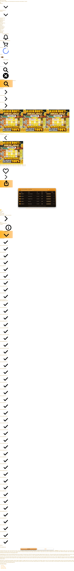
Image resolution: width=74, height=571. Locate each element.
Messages (1, 31)
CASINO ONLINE (15, 1)
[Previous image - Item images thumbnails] (6, 138)
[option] (37, 241)
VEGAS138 (10, 1)
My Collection (2, 30)
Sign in (3, 1)
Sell (0, 2)
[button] (6, 83)
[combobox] (10, 66)
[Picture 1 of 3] (11, 121)
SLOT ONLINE (25, 1)
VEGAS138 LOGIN (3, 568)
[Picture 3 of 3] (57, 121)
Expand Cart (2, 47)
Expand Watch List (2, 10)
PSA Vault (1, 32)
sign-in (3, 40)
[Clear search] (6, 76)
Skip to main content (3, 0)
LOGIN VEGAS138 (20, 1)
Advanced (14, 80)
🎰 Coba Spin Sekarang (51, 189)
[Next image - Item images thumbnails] (6, 177)
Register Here (7, 1)
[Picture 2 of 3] (34, 121)
